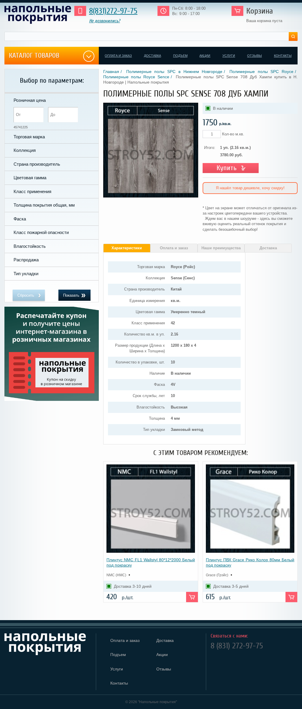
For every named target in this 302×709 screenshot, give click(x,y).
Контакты (283, 55)
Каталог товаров (34, 55)
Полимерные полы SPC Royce (261, 71)
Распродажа (26, 259)
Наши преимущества (221, 248)
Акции (204, 55)
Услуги (228, 55)
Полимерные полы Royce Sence (136, 76)
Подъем (180, 55)
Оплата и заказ (118, 55)
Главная (111, 71)
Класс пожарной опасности (41, 232)
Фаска (20, 218)
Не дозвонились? (104, 21)
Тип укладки (26, 273)
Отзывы (254, 55)
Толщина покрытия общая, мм (44, 204)
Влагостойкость (30, 246)
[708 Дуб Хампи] (150, 196)
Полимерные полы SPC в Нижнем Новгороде (174, 71)
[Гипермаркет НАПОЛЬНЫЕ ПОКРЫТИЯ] (47, 644)
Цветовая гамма (30, 177)
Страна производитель (37, 164)
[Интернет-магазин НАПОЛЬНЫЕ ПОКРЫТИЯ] (37, 15)
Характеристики (126, 248)
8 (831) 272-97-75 (237, 645)
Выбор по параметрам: (52, 80)
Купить (226, 168)
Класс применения (32, 191)
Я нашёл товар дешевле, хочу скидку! (250, 188)
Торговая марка (29, 136)
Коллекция (25, 150)
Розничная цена (30, 100)
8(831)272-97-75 (113, 11)
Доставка (152, 55)
